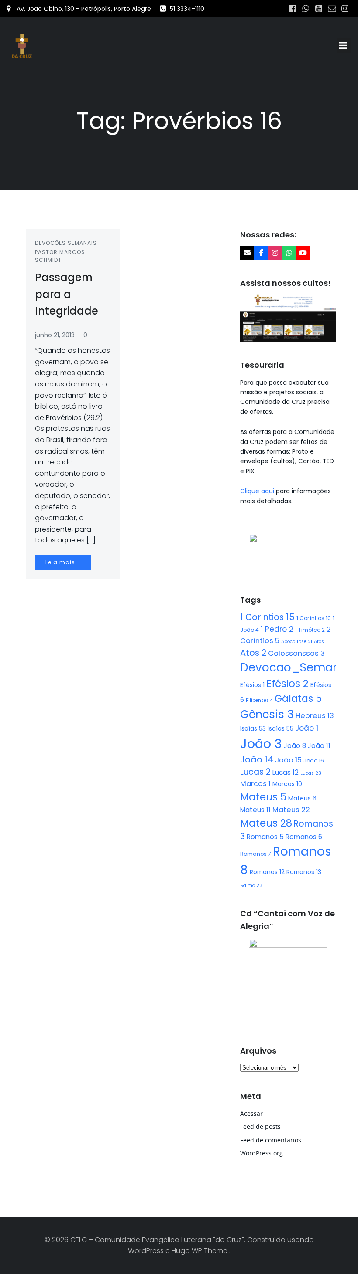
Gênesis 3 (267, 714)
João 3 (261, 743)
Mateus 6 (302, 798)
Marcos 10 (287, 783)
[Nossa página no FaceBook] (261, 253)
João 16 (313, 760)
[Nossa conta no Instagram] (275, 253)
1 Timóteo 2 (310, 630)
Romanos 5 (265, 836)
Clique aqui (258, 491)
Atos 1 (320, 641)
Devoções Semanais (66, 243)
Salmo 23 (251, 885)
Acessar (251, 1113)
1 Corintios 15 (267, 617)
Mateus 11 (255, 809)
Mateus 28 (266, 823)
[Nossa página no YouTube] (303, 253)
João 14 (256, 759)
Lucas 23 (310, 773)
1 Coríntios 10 (313, 618)
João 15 (288, 760)
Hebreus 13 (315, 716)
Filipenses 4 (259, 700)
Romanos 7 (255, 853)
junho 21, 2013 (55, 335)
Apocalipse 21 (296, 641)
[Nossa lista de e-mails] (247, 253)
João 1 (306, 728)
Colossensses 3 (296, 653)
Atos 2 (253, 653)
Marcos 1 (255, 784)
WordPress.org (261, 1153)
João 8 (295, 745)
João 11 (319, 745)
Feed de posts (260, 1126)
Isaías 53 (253, 728)
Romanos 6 (304, 836)
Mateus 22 (291, 810)
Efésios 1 (252, 685)
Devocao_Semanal (295, 667)
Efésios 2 (287, 684)
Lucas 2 (255, 772)
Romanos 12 (267, 871)
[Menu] (344, 45)
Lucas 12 (285, 772)
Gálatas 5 (298, 698)
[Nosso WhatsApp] (289, 253)
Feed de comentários (270, 1140)
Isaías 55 (280, 728)
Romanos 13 (303, 871)
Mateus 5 (263, 797)
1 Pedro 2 (277, 629)
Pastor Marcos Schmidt (60, 256)
